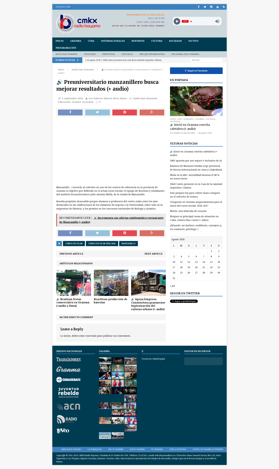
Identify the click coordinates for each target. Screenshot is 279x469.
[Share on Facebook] (70, 112)
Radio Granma (137, 449)
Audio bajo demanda (67, 54)
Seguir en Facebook (196, 70)
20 (196, 267)
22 (211, 267)
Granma (75, 41)
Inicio (60, 41)
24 (174, 272)
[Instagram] (211, 7)
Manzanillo (128, 243)
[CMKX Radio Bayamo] (80, 23)
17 (174, 267)
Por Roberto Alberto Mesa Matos (108, 98)
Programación (66, 48)
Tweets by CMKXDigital (153, 359)
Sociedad (175, 41)
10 (174, 262)
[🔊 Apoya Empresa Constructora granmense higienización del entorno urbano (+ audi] (148, 294)
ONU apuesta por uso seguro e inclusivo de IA (196, 160)
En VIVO (193, 41)
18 (181, 267)
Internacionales (113, 41)
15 (211, 262)
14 (203, 262)
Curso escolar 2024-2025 (102, 243)
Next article (154, 253)
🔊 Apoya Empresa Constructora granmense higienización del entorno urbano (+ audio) (148, 304)
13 (196, 262)
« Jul (172, 286)
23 (218, 267)
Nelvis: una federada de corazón (188, 211)
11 (181, 262)
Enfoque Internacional (152, 54)
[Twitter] (205, 7)
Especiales (127, 54)
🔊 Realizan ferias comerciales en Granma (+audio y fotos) (72, 303)
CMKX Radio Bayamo (71, 449)
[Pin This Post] (124, 112)
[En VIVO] (224, 7)
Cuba (91, 41)
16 (218, 262)
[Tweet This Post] (97, 112)
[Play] (177, 21)
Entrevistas (108, 54)
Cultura (156, 41)
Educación (64, 102)
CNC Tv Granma (115, 449)
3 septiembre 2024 (72, 98)
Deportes (138, 41)
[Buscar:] (206, 60)
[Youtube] (217, 7)
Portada (211, 119)
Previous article (71, 253)
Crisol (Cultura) (177, 449)
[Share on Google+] (152, 112)
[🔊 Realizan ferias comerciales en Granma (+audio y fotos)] (73, 294)
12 (188, 262)
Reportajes (90, 54)
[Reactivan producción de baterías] (111, 294)
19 (188, 267)
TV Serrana (157, 449)
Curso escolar (74, 243)
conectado (91, 336)
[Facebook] (199, 7)
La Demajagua (95, 449)
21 (203, 267)
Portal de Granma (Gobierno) (208, 449)
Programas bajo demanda (185, 54)
